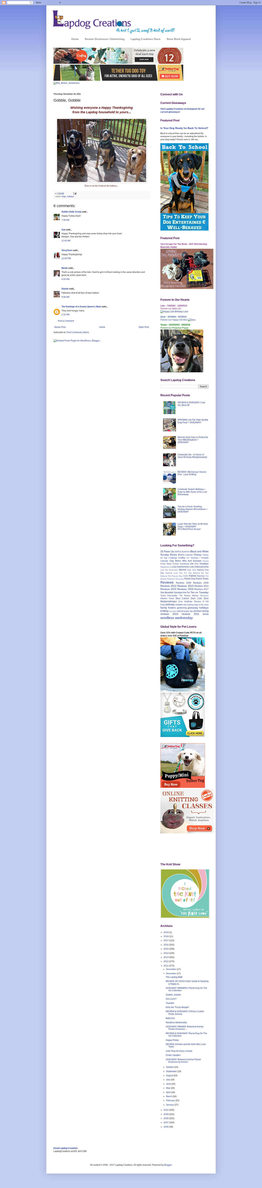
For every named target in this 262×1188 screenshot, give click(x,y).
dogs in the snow (201, 605)
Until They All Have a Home (179, 1051)
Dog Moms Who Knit (180, 561)
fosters (172, 607)
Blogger (168, 1165)
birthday (170, 604)
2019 (166, 932)
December (171, 969)
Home (75, 39)
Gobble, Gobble (173, 995)
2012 (166, 961)
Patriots (192, 576)
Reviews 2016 (185, 589)
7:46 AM (65, 220)
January (170, 1105)
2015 (166, 949)
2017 (166, 940)
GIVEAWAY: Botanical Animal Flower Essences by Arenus (183, 1060)
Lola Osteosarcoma (199, 567)
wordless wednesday (176, 618)
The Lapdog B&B (174, 977)
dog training (188, 605)
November (171, 973)
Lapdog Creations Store (145, 39)
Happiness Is (165, 567)
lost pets (172, 611)
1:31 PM (65, 314)
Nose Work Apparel (179, 39)
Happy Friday (172, 1040)
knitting (164, 610)
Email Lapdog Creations (65, 1148)
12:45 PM (66, 258)
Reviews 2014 (201, 586)
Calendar (189, 555)
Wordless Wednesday (176, 1022)
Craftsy (181, 558)
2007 (166, 1122)
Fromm (176, 564)
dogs (64, 196)
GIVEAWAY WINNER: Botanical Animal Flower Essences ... (184, 1027)
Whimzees (204, 596)
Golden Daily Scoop (71, 212)
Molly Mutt (191, 570)
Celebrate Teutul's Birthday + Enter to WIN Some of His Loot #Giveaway (192, 492)
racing (205, 610)
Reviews (167, 582)
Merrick (182, 570)
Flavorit (206, 561)
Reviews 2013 (185, 585)
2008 (166, 1118)
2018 (166, 936)
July (168, 1079)
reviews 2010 (169, 613)
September (171, 1071)
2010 (166, 1110)
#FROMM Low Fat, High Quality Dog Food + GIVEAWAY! (193, 421)
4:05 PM (65, 279)
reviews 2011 (190, 613)
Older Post (144, 327)
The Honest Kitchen (189, 595)
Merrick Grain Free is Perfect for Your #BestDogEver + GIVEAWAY (193, 440)
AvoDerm (186, 552)
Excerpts (197, 561)
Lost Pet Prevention (169, 570)
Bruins (181, 555)
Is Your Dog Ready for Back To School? (184, 128)
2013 (166, 957)
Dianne (65, 288)
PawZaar (201, 576)
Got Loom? (171, 999)
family (163, 607)
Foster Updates (173, 1055)
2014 (166, 953)
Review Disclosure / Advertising (104, 39)
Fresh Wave (166, 564)
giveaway (193, 607)
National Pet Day (201, 573)
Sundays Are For (182, 592)
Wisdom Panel (167, 598)
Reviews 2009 (201, 583)
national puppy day (185, 611)
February (170, 1100)
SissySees (66, 250)
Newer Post (60, 327)
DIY (187, 558)
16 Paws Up (167, 551)
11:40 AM (65, 240)
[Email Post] (74, 193)
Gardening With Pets (189, 564)
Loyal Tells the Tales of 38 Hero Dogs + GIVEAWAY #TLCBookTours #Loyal (193, 526)
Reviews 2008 (183, 583)
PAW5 (185, 576)
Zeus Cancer (182, 598)
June (168, 1084)
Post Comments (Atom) (78, 332)
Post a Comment (66, 321)
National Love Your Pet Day (178, 573)
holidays (70, 196)
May (168, 1088)
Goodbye (204, 563)
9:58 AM (65, 297)
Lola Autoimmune (180, 567)
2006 (166, 1127)
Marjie (64, 268)
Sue (63, 229)
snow (206, 613)
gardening (182, 608)
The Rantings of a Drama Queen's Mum (81, 306)
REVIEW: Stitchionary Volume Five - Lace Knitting (192, 473)
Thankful (170, 1003)
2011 (166, 965)
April (168, 1092)
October (170, 1067)
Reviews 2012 (168, 585)
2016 (166, 945)
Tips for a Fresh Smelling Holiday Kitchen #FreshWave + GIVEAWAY (193, 509)
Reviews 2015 (168, 589)
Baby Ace (170, 1018)
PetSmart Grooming (175, 579)
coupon (179, 604)
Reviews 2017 (201, 589)
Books (173, 554)
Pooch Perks (202, 578)
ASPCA (178, 552)
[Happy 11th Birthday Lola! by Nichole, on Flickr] (174, 311)
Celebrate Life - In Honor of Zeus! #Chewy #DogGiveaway (192, 455)
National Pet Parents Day (171, 576)
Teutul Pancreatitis (168, 595)
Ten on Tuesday (200, 592)
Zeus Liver (196, 598)
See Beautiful (166, 592)
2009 (166, 1114)
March (169, 1096)
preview (197, 611)
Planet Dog (189, 578)
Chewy (197, 554)
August (169, 1075)
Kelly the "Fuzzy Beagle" (177, 1007)
